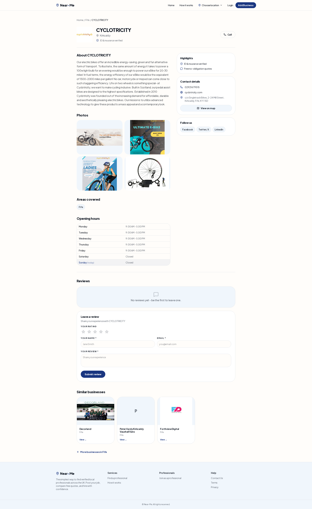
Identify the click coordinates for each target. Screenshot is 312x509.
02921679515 (192, 87)
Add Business (246, 5)
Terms (214, 482)
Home (171, 5)
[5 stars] (106, 331)
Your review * (90, 351)
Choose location (210, 5)
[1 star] (83, 331)
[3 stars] (95, 331)
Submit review (93, 374)
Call (230, 34)
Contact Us (217, 478)
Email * (161, 338)
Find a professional (117, 478)
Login (230, 5)
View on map (208, 108)
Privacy (215, 487)
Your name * (89, 338)
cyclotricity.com (193, 92)
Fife (87, 19)
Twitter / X (204, 129)
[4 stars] (101, 331)
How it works (186, 5)
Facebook (187, 129)
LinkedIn (219, 129)
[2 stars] (89, 331)
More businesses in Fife (93, 451)
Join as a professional (170, 478)
